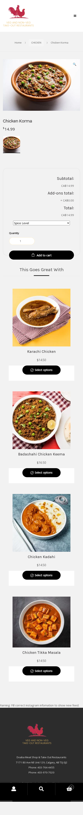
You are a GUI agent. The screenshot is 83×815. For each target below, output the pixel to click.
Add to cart (44, 255)
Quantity (14, 233)
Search (41, 789)
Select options (44, 370)
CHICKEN (36, 42)
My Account (14, 789)
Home (18, 42)
